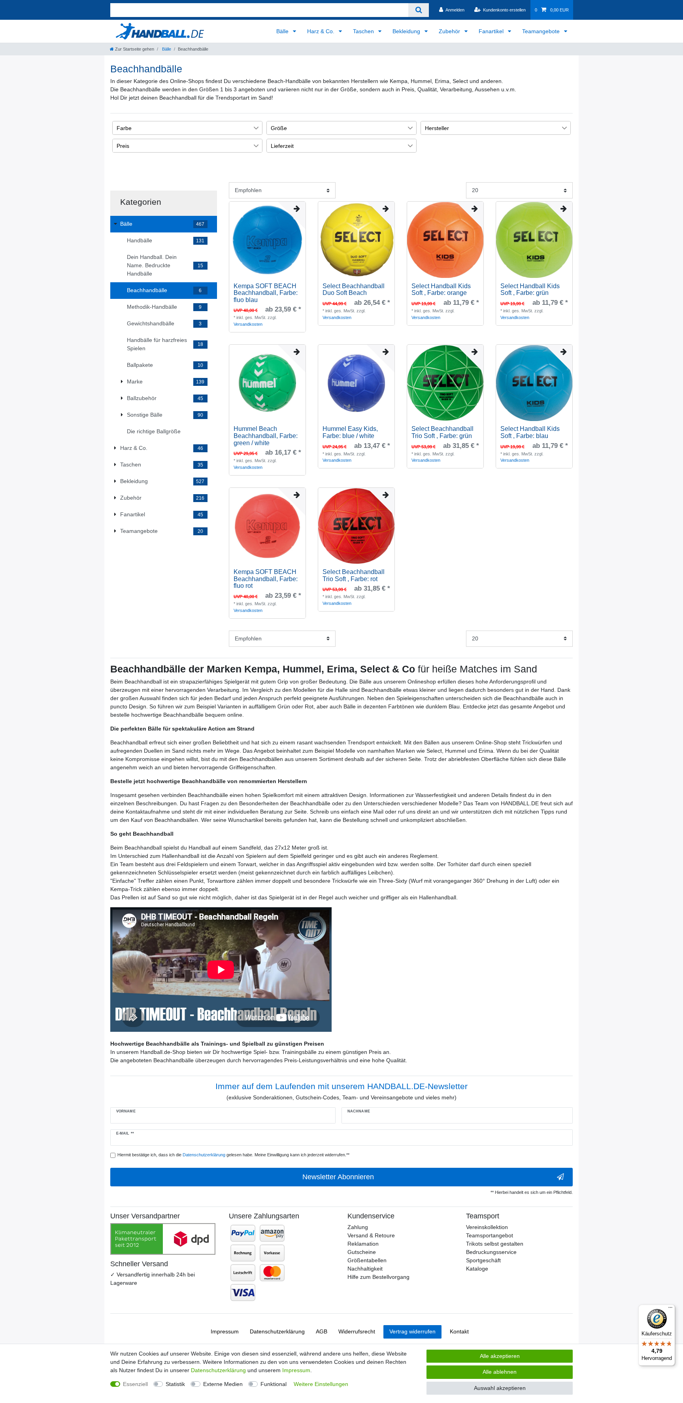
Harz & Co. (321, 31)
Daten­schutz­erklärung (277, 1331)
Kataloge (477, 1268)
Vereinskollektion (487, 1227)
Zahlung (357, 1227)
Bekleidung (407, 31)
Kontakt (459, 1331)
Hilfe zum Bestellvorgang (378, 1277)
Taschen (364, 31)
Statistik (175, 1384)
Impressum (225, 1331)
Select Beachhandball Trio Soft (442, 432)
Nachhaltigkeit (365, 1268)
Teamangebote (541, 31)
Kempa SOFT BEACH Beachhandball (266, 293)
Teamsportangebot (489, 1235)
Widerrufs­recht (356, 1331)
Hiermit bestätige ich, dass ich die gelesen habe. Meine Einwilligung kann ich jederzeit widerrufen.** (233, 1154)
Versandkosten (248, 324)
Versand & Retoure (371, 1235)
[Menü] (670, 1309)
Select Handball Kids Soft (441, 289)
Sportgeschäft (483, 1260)
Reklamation (363, 1244)
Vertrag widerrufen (412, 1331)
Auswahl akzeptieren (500, 1388)
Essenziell (135, 1384)
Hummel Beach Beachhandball (266, 435)
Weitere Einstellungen (321, 1384)
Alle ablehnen (500, 1372)
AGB (321, 1331)
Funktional (273, 1384)
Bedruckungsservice (491, 1252)
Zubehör (450, 31)
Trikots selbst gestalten (494, 1244)
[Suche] (418, 10)
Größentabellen (367, 1260)
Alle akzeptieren (500, 1356)
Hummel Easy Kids (350, 432)
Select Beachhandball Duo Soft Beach (354, 289)
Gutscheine (361, 1252)
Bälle (283, 31)
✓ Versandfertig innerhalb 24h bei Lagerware (152, 1278)
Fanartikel (492, 31)
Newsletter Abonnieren (338, 1177)
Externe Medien (223, 1384)
